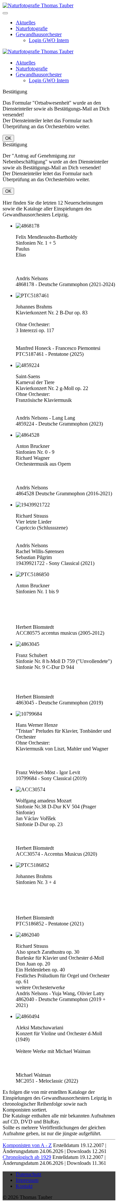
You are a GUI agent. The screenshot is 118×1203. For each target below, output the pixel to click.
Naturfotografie (32, 28)
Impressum (27, 1180)
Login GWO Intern (49, 40)
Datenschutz (28, 1174)
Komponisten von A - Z (27, 1145)
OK (8, 138)
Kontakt (24, 1186)
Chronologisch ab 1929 (27, 1157)
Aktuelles (25, 22)
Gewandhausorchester (39, 34)
